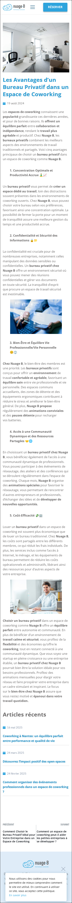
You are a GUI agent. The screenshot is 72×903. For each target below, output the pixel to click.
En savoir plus (17, 895)
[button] (63, 869)
